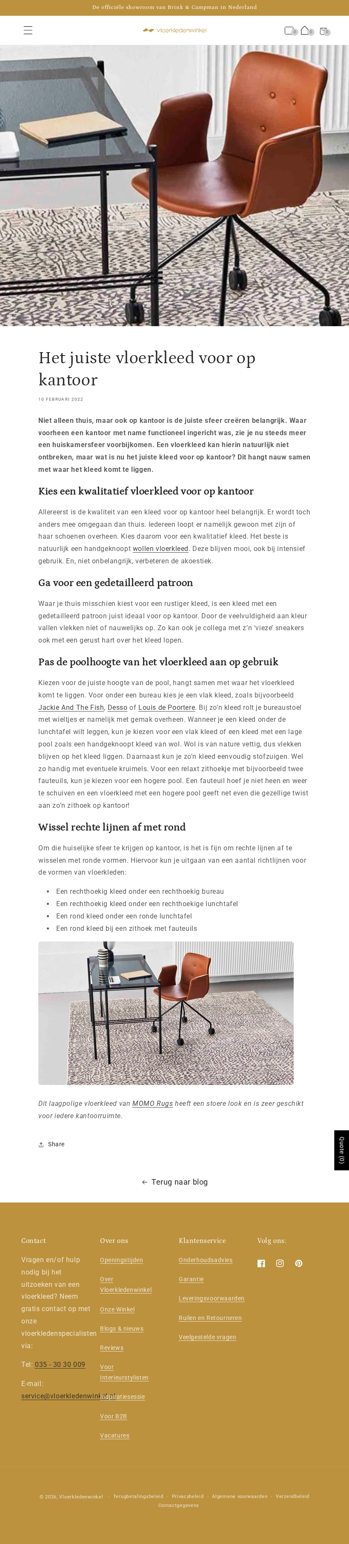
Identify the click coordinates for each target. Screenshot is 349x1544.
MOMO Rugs (152, 1103)
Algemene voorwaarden (239, 1496)
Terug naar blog (180, 1181)
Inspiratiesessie (122, 1396)
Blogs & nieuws (121, 1328)
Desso (118, 707)
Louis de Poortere (166, 707)
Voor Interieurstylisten (124, 1372)
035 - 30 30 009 (60, 1364)
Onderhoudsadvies (206, 1260)
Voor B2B (113, 1416)
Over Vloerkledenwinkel (126, 1284)
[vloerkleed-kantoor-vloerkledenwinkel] (166, 1084)
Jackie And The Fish (71, 707)
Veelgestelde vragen (207, 1337)
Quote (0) (341, 1150)
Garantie (191, 1279)
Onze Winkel (117, 1309)
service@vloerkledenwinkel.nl (68, 1396)
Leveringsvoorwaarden (212, 1298)
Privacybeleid (188, 1496)
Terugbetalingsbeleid (138, 1496)
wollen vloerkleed (161, 549)
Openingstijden (121, 1260)
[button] (28, 30)
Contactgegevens (179, 1505)
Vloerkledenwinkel (81, 1497)
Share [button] (56, 1144)
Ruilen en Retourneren (210, 1317)
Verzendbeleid (292, 1496)
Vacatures (114, 1435)
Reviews (111, 1347)
